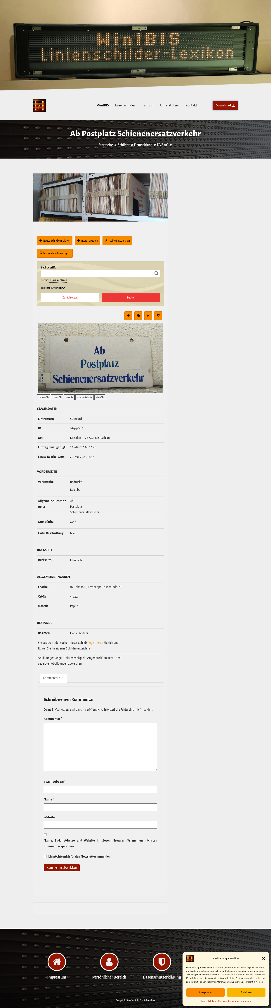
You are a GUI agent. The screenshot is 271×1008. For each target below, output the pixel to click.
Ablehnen (246, 992)
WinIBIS (103, 105)
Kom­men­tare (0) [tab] (53, 678)
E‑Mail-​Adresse (55, 782)
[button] (263, 958)
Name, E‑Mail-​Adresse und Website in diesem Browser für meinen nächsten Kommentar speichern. (100, 843)
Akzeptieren (205, 992)
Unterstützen (170, 105)
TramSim (147, 105)
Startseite (105, 145)
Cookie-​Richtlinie (208, 1001)
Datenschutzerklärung (228, 1001)
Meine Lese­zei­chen (119, 240)
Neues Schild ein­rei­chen (56, 240)
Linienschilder (125, 105)
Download (223, 105)
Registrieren (95, 643)
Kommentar (53, 719)
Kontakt (191, 105)
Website (49, 817)
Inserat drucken (89, 240)
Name (49, 799)
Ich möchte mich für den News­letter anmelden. (79, 856)
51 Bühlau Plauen (58, 280)
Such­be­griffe (48, 267)
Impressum (246, 1001)
